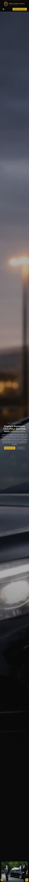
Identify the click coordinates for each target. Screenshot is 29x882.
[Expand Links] (26, 879)
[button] (3, 9)
